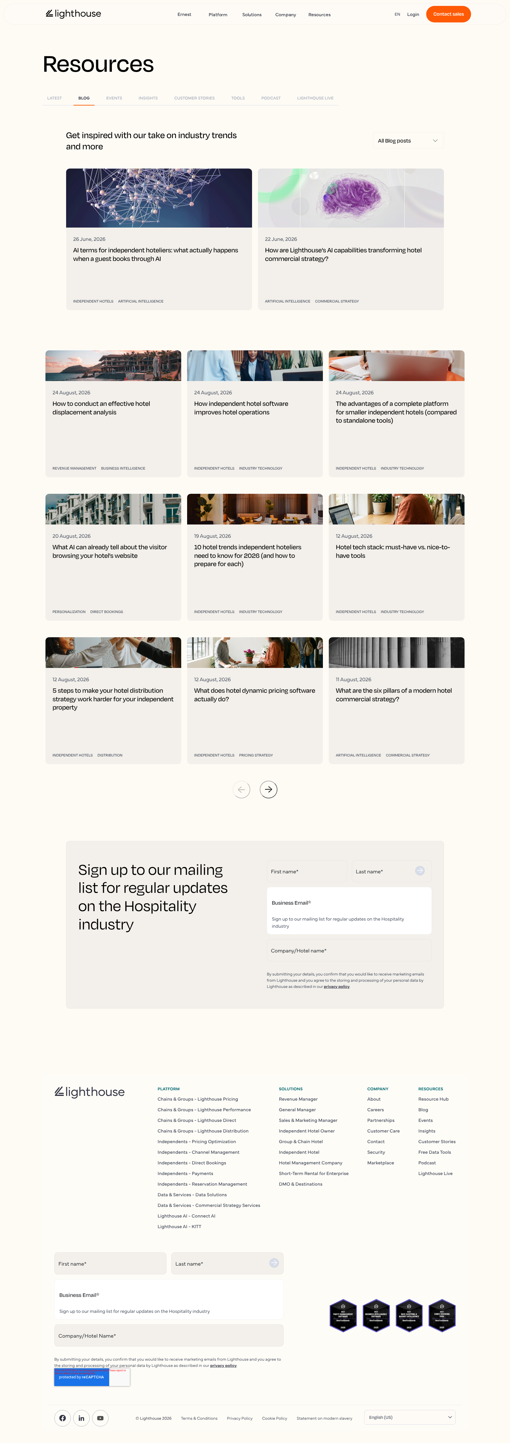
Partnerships (380, 1120)
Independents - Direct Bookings (192, 1162)
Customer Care (383, 1130)
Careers (375, 1109)
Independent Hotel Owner (307, 1130)
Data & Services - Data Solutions (192, 1194)
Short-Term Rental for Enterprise (314, 1173)
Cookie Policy (274, 1418)
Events (426, 1120)
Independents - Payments (185, 1173)
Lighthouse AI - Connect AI (186, 1215)
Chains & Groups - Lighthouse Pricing (198, 1099)
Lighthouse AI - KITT (179, 1226)
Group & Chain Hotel (301, 1141)
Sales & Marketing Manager (308, 1120)
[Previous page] (241, 789)
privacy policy (336, 986)
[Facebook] (62, 1418)
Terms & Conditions (199, 1418)
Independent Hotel (299, 1152)
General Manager (297, 1109)
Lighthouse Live (436, 1173)
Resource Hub (434, 1099)
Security (376, 1152)
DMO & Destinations (301, 1184)
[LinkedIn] (81, 1418)
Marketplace (380, 1162)
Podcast (427, 1162)
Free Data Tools (435, 1152)
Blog (423, 1109)
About (373, 1099)
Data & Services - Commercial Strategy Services (209, 1205)
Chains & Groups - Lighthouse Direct (197, 1120)
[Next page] (268, 789)
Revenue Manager (298, 1099)
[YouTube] (100, 1418)
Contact (376, 1141)
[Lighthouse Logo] (73, 14)
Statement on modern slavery (324, 1418)
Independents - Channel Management (198, 1152)
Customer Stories (437, 1141)
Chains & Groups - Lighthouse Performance (204, 1109)
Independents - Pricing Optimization (197, 1141)
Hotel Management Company (310, 1162)
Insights (427, 1130)
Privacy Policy (240, 1418)
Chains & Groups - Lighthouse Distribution (203, 1130)
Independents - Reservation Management (202, 1184)
